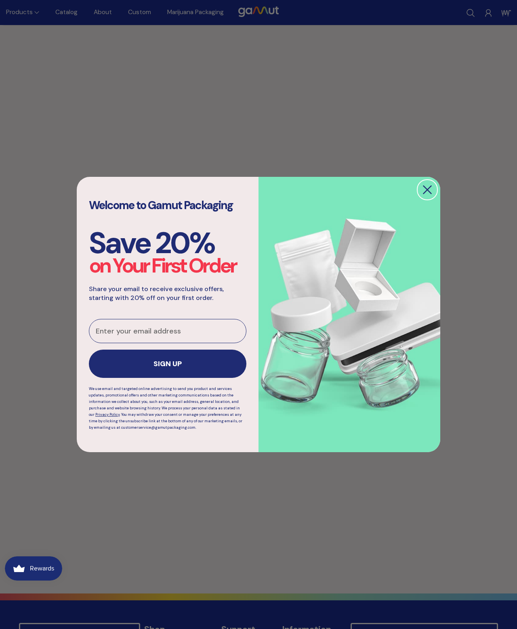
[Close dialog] (427, 189)
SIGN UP (167, 364)
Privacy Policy (107, 414)
